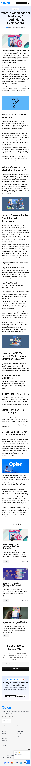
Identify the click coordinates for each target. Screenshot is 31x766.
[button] (22, 754)
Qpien (3, 477)
